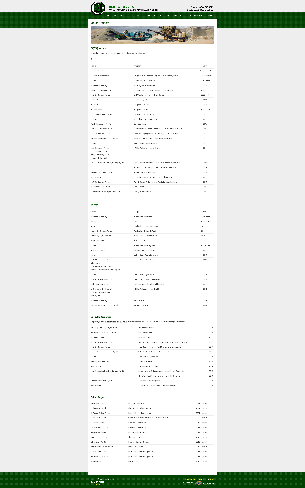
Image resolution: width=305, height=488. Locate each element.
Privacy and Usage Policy (192, 479)
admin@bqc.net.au (101, 485)
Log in (212, 479)
